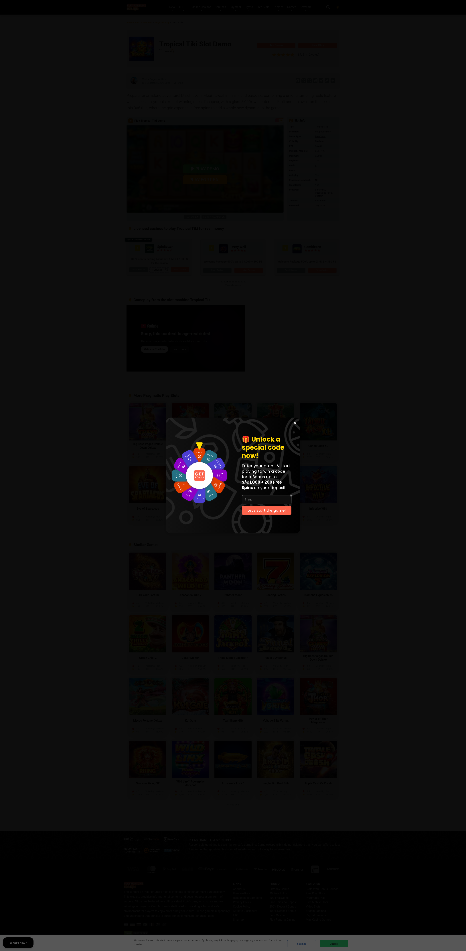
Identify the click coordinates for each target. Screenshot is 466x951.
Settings (301, 943)
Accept (334, 943)
